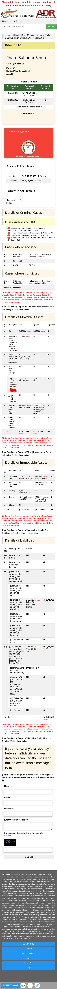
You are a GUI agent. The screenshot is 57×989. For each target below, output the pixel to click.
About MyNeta (28, 944)
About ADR (28, 949)
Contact (28, 958)
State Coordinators (28, 953)
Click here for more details (29, 107)
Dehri (39, 35)
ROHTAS (30, 35)
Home (5, 21)
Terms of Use (28, 963)
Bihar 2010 (18, 35)
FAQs (28, 968)
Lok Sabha (16, 21)
